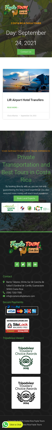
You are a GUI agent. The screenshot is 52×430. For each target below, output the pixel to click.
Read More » (12, 108)
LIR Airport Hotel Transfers (25, 100)
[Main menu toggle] (45, 10)
